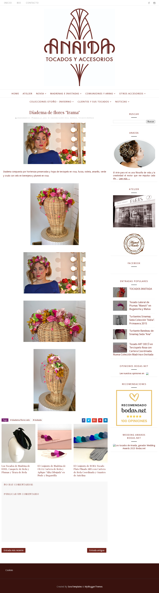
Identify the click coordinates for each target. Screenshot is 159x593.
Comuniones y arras (99, 93)
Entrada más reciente (13, 550)
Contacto (32, 3)
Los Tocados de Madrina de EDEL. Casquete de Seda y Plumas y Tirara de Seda (16, 469)
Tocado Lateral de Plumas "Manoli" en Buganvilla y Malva (140, 306)
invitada (73, 118)
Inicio (8, 3)
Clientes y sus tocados (93, 101)
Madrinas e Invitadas (64, 93)
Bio (19, 3)
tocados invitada (86, 118)
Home (15, 93)
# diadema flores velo (20, 420)
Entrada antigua (96, 550)
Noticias (121, 101)
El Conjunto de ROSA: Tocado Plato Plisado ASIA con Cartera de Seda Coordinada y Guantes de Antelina (90, 470)
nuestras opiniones (132, 373)
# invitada (37, 420)
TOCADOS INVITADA (140, 288)
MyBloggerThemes (93, 586)
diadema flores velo (59, 118)
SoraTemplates (75, 586)
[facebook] (149, 3)
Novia (40, 93)
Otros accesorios (131, 93)
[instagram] (154, 3)
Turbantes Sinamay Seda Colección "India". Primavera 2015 (142, 320)
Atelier (27, 93)
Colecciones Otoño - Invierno (50, 101)
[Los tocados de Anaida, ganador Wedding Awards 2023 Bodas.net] (134, 447)
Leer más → (124, 178)
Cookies (9, 570)
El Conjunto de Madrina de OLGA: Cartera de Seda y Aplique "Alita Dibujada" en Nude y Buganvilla (52, 470)
